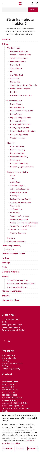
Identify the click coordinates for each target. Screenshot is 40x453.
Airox (12, 175)
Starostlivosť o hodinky (17, 280)
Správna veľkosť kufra (17, 287)
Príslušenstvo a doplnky (21, 95)
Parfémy (11, 238)
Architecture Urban (18, 192)
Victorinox (6, 39)
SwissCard (15, 65)
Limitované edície (18, 61)
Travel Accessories (18, 229)
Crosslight (14, 196)
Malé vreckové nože (19, 51)
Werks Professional (19, 219)
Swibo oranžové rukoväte (21, 111)
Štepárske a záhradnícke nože (23, 85)
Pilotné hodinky (17, 153)
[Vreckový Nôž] (20, 5)
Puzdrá (13, 92)
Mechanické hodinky (19, 156)
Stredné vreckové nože (20, 55)
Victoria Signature (18, 233)
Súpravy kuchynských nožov (22, 131)
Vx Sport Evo (16, 209)
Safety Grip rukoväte (19, 128)
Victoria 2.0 (15, 206)
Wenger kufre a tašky (20, 216)
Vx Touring (15, 212)
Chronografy (15, 160)
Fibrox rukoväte (17, 107)
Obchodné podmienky (11, 245)
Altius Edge (15, 182)
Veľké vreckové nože (19, 58)
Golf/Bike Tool (16, 75)
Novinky (5, 258)
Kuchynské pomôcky (19, 134)
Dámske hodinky (17, 150)
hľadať (33, 10)
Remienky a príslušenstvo (21, 167)
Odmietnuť (7, 448)
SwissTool (14, 78)
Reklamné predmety (16, 241)
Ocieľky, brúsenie (17, 138)
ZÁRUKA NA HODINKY (12, 291)
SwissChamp (16, 68)
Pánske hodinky (17, 146)
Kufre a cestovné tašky (17, 172)
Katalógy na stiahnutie (12, 325)
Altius (12, 179)
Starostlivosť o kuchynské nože (21, 284)
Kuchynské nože (14, 100)
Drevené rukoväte (18, 121)
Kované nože (16, 114)
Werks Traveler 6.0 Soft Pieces (24, 223)
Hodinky (11, 143)
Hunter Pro (15, 82)
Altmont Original (17, 185)
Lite (12, 72)
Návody (5, 276)
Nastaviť (20, 448)
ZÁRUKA (5, 296)
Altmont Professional (19, 189)
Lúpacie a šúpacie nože (20, 117)
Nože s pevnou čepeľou (20, 88)
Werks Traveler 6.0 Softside (22, 226)
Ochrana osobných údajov (13, 253)
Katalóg (10, 249)
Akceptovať (33, 448)
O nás (4, 267)
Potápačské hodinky (19, 163)
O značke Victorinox (10, 272)
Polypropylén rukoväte (20, 124)
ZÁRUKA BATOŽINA (10, 300)
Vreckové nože (13, 48)
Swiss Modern (16, 104)
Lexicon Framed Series (20, 199)
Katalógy (6, 262)
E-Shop (5, 44)
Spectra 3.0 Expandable (20, 202)
